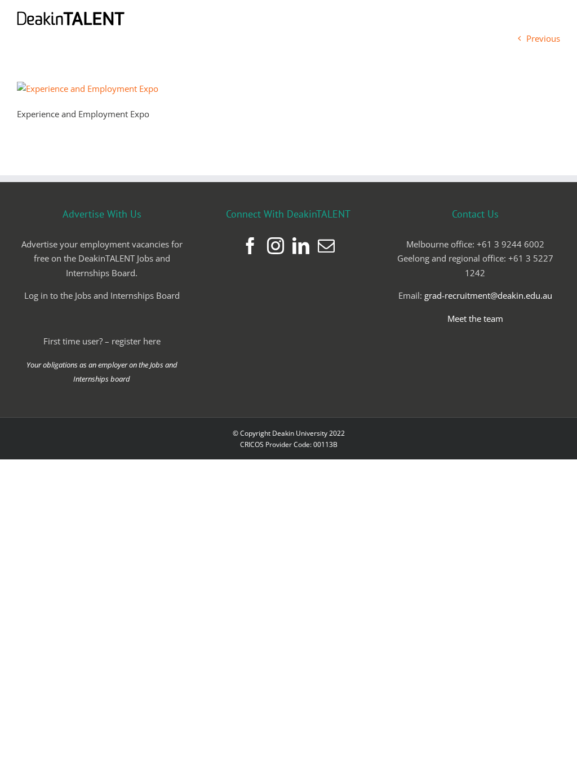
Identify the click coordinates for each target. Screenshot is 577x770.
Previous (543, 38)
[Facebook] (250, 245)
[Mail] (326, 245)
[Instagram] (275, 245)
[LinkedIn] (300, 245)
